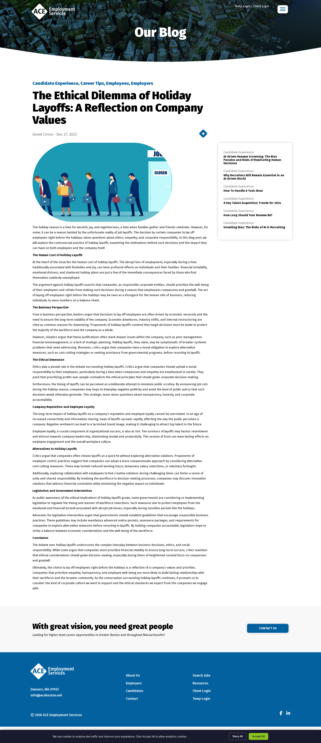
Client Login (261, 6)
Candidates (134, 691)
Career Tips (92, 83)
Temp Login (242, 6)
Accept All (258, 736)
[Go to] (281, 713)
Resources (200, 683)
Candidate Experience (55, 83)
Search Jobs (201, 675)
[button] (267, 628)
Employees (117, 83)
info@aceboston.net (46, 695)
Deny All (238, 736)
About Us (133, 675)
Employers (142, 83)
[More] (203, 133)
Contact (132, 699)
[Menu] (282, 9)
